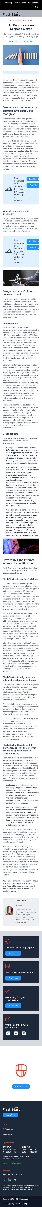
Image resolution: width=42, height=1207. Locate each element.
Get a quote (13, 1005)
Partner (17, 3)
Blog (24, 3)
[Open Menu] (38, 13)
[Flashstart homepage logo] (12, 14)
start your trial (21, 1086)
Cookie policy (21, 1203)
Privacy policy (8, 1203)
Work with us (8, 1135)
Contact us (13, 953)
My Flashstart (33, 3)
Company (8, 3)
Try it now (13, 978)
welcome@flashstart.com (12, 1174)
